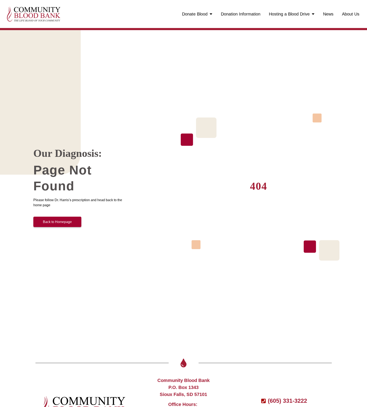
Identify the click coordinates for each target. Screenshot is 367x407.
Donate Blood (194, 14)
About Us (350, 14)
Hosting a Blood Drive (289, 14)
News (328, 14)
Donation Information (240, 14)
